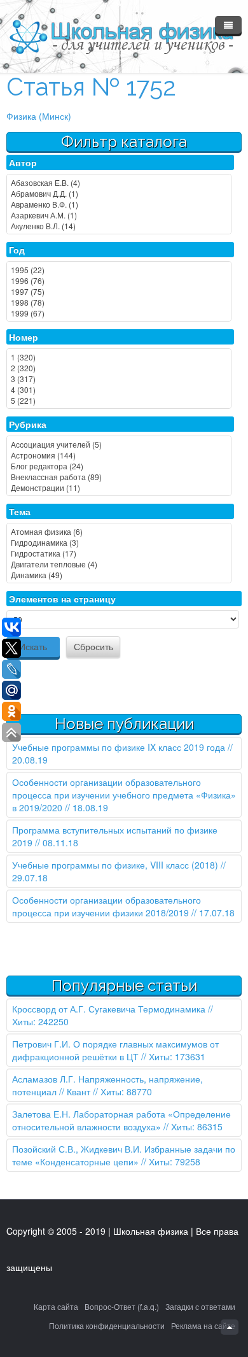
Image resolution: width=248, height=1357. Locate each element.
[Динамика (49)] (119, 574)
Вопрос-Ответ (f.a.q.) (122, 1306)
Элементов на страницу (62, 598)
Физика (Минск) (38, 116)
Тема (20, 511)
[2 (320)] (119, 367)
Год (17, 249)
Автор (23, 162)
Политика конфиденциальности (107, 1325)
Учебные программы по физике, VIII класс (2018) (115, 864)
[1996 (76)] (119, 280)
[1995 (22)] (119, 269)
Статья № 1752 (91, 87)
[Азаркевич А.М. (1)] (119, 215)
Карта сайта (56, 1306)
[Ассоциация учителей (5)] (119, 444)
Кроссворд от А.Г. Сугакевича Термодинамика (108, 1008)
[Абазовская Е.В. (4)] (119, 182)
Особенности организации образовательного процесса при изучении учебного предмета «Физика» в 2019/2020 (124, 795)
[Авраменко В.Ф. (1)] (119, 204)
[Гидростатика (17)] (119, 553)
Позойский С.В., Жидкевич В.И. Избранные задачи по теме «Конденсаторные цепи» (123, 1155)
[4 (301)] (119, 389)
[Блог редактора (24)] (119, 465)
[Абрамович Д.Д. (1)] (119, 193)
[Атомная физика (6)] (119, 531)
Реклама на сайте (203, 1325)
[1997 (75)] (119, 291)
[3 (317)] (119, 378)
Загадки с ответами (200, 1306)
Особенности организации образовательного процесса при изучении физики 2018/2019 (106, 906)
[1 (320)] (119, 357)
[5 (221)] (119, 400)
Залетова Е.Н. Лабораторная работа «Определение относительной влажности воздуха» (121, 1120)
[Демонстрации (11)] (119, 487)
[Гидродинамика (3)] (119, 542)
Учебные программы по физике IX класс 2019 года (118, 747)
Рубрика (27, 424)
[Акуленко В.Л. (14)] (119, 225)
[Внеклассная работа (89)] (119, 476)
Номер (23, 336)
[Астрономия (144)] (119, 455)
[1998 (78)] (119, 302)
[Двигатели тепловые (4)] (119, 563)
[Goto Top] (229, 1327)
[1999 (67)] (119, 313)
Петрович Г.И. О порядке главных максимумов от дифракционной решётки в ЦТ (115, 1050)
